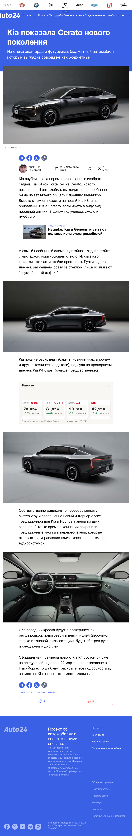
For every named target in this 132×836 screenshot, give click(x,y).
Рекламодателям (101, 789)
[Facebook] (7, 827)
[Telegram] (30, 827)
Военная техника (74, 15)
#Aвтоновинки (46, 692)
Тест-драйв (56, 15)
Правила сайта (100, 795)
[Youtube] (22, 827)
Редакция (97, 802)
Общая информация (102, 782)
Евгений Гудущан (35, 168)
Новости (43, 15)
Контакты (97, 809)
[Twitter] (15, 827)
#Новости (26, 692)
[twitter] (37, 158)
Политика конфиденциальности (109, 816)
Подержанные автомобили (101, 15)
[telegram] (22, 158)
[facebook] (29, 158)
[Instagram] (38, 827)
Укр (124, 15)
